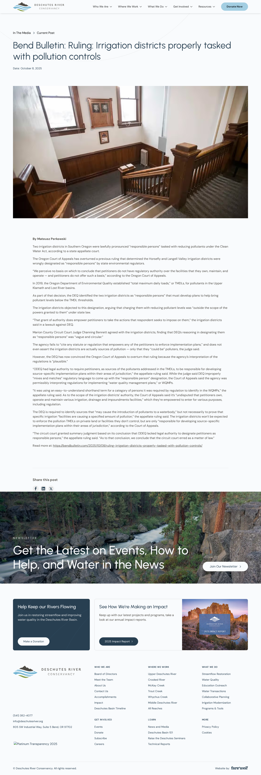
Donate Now (234, 6)
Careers (99, 744)
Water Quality (210, 679)
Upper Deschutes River (162, 674)
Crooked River (156, 679)
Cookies (207, 732)
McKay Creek (156, 685)
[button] (102, 6)
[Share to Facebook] (36, 489)
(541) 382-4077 (22, 715)
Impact (98, 702)
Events (98, 726)
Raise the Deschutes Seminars (166, 738)
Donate (98, 732)
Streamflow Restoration (216, 674)
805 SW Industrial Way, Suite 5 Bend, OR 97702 (42, 727)
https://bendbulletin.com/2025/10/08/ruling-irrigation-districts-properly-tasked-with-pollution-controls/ (127, 446)
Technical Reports (159, 744)
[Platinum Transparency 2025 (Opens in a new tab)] (35, 744)
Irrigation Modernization (216, 702)
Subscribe (100, 738)
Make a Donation (33, 641)
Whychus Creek (158, 697)
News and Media (158, 726)
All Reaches (155, 708)
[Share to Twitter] (51, 489)
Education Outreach (214, 685)
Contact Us (101, 691)
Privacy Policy (210, 726)
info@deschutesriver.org (28, 721)
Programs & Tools (212, 708)
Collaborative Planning (215, 697)
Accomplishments (105, 697)
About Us (100, 685)
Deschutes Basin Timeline (110, 708)
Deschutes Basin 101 (160, 732)
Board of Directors (105, 674)
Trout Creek (155, 691)
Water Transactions (214, 691)
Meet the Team (103, 679)
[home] (38, 6)
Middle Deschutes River (162, 702)
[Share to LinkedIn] (43, 489)
